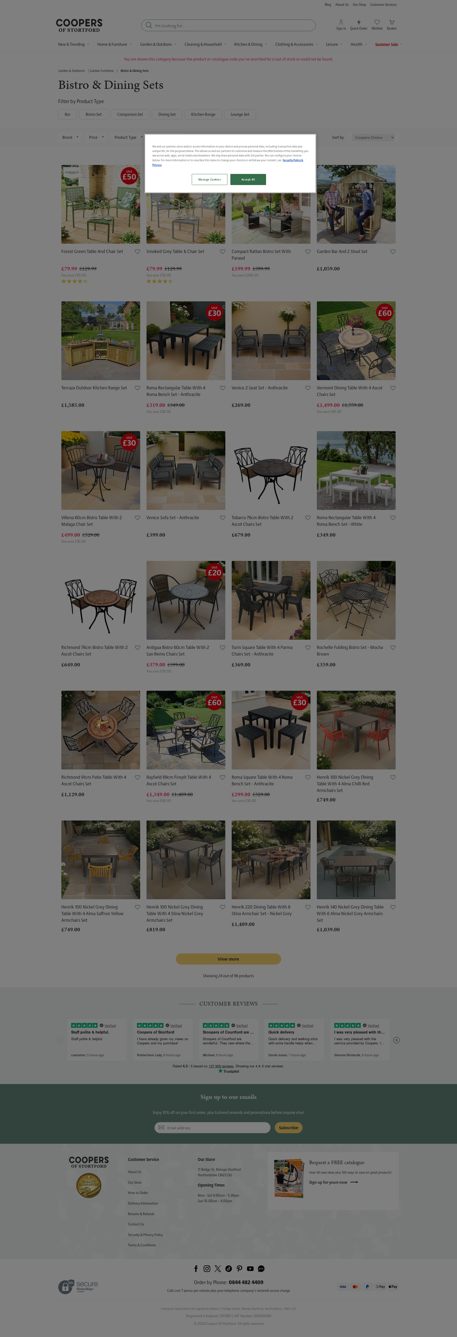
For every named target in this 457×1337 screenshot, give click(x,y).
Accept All (248, 179)
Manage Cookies (209, 179)
